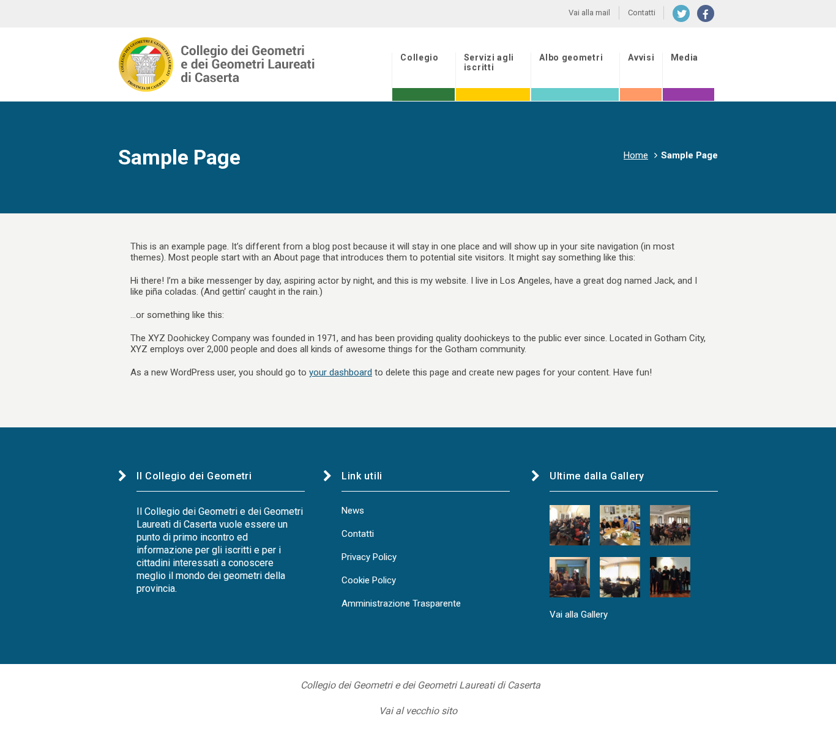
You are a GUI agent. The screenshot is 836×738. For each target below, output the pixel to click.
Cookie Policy (368, 580)
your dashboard (340, 372)
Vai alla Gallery (579, 614)
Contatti (357, 533)
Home (636, 155)
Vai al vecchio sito (418, 711)
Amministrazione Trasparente (401, 603)
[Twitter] (681, 13)
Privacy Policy (369, 557)
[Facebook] (705, 13)
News (352, 510)
